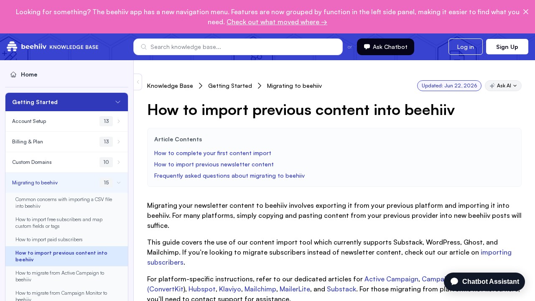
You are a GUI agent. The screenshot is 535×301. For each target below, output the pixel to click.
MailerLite (295, 289)
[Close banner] (526, 12)
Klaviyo (230, 289)
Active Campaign (391, 279)
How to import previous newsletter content (214, 164)
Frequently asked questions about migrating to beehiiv (229, 175)
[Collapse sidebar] (138, 82)
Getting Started (230, 85)
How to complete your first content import (213, 152)
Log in (465, 46)
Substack (341, 289)
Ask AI (504, 85)
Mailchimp (260, 289)
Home (29, 74)
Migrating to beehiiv (294, 85)
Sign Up (507, 46)
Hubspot (202, 289)
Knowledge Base (170, 85)
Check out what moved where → (277, 22)
